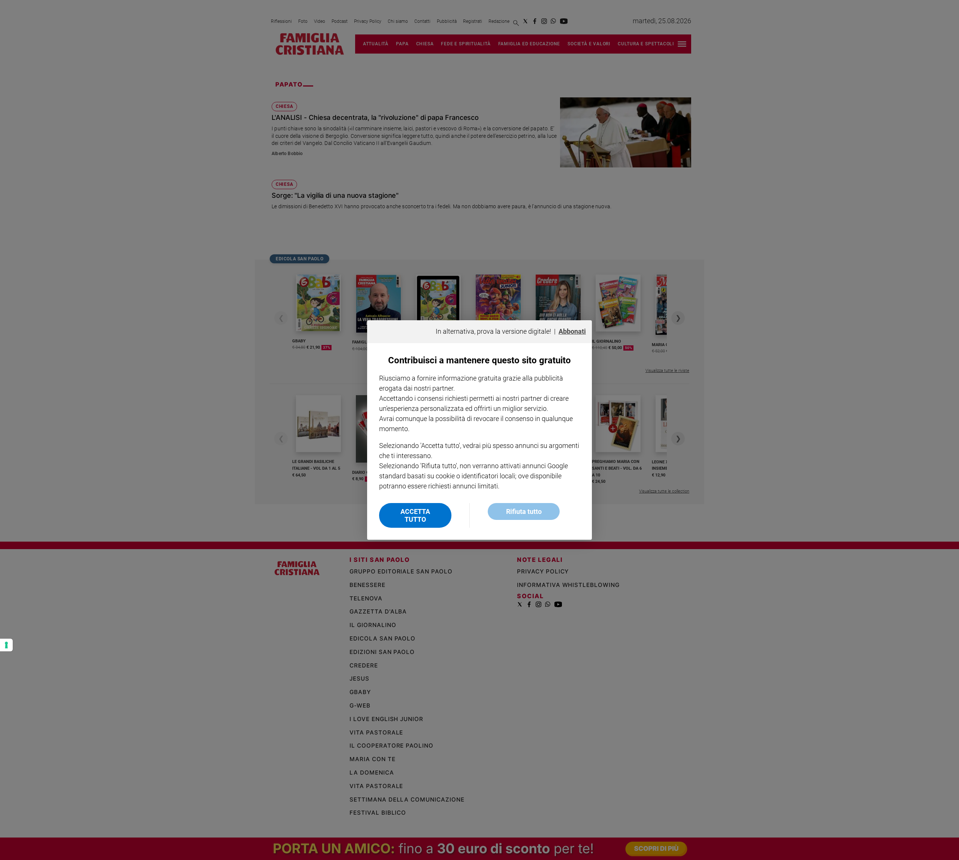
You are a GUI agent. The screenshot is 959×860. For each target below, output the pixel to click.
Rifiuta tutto (524, 511)
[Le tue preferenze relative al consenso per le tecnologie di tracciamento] (6, 645)
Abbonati (572, 331)
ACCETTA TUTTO (415, 515)
